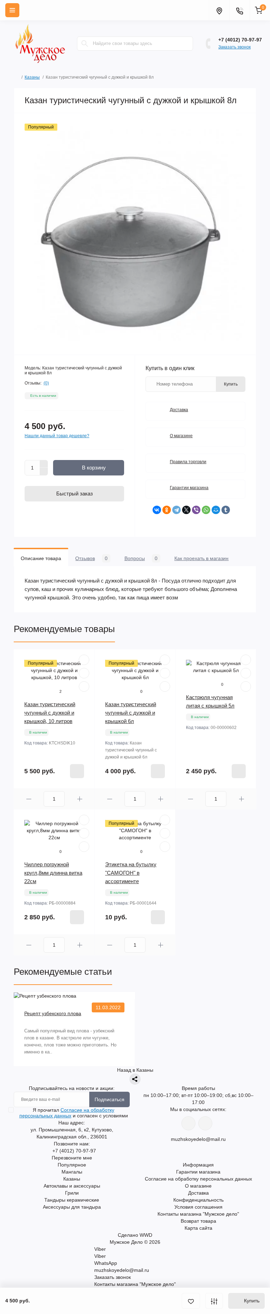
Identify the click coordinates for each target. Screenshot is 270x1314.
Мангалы (72, 1172)
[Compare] (84, 686)
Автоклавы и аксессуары (72, 1186)
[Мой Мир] (216, 510)
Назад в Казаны (135, 1070)
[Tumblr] (225, 510)
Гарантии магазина (189, 487)
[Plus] (44, 464)
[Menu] (12, 10)
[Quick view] (84, 660)
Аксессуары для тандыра (72, 1207)
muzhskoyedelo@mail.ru (198, 1139)
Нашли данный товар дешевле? (57, 435)
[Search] (84, 44)
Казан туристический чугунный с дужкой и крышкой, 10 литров (49, 712)
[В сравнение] (214, 1301)
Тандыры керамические (71, 1200)
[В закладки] (191, 1301)
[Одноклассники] (166, 510)
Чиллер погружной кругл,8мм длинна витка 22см (53, 872)
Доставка (179, 409)
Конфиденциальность (198, 1200)
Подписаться (109, 1099)
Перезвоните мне (72, 1158)
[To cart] (77, 771)
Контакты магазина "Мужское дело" (198, 1214)
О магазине (181, 435)
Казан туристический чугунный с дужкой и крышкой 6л (130, 712)
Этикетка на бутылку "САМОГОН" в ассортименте (130, 872)
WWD (146, 1235)
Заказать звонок (234, 47)
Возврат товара (198, 1221)
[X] (186, 510)
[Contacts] (239, 10)
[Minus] (44, 471)
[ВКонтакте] (157, 510)
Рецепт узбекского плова (52, 1013)
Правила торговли (188, 461)
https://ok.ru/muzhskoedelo (205, 1123)
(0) (46, 383)
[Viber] (196, 510)
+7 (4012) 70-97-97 (240, 39)
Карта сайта (198, 1228)
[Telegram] (176, 510)
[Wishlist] (84, 673)
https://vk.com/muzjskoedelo (188, 1123)
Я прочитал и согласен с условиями (73, 1112)
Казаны (32, 77)
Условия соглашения (198, 1207)
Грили (72, 1193)
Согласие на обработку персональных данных (67, 1112)
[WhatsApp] (206, 510)
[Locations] (219, 10)
